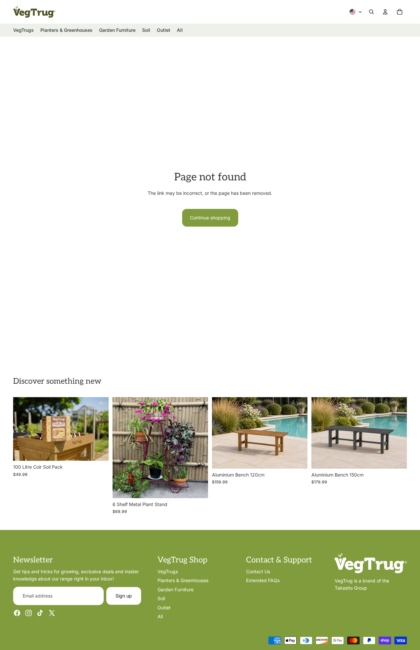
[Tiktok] (40, 613)
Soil (161, 598)
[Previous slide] (122, 447)
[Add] (98, 451)
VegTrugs (168, 571)
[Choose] (198, 488)
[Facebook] (17, 613)
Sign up (124, 595)
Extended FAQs (263, 580)
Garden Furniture (176, 589)
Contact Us (258, 571)
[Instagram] (28, 613)
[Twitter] (52, 613)
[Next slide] (198, 447)
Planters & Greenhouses (183, 580)
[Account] (385, 12)
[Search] (371, 12)
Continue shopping (210, 217)
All (160, 616)
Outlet (164, 607)
